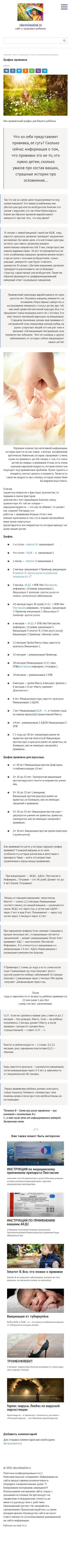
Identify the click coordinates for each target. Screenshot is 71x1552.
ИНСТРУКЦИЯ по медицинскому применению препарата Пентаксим (33, 1171)
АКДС (28, 585)
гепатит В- (21, 573)
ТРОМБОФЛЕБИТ (20, 1361)
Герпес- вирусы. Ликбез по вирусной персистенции (33, 1408)
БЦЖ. (7, 1015)
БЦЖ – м (32, 552)
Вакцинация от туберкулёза (27, 1316)
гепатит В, (33, 544)
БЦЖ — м (41, 710)
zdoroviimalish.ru (30, 25)
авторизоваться (12, 1443)
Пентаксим (50, 585)
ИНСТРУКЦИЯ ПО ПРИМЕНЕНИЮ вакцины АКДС (31, 1222)
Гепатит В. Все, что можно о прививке (35, 1272)
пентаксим (24, 666)
